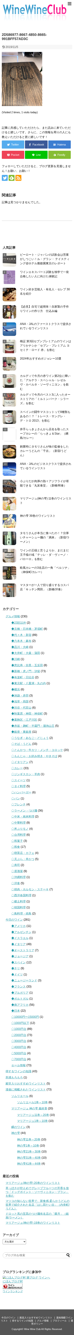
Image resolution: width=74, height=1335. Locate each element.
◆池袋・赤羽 (20, 695)
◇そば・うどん (21, 743)
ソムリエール (20, 1096)
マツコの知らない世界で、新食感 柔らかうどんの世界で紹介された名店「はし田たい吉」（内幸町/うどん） (38, 1204)
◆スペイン (18, 962)
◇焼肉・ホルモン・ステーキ (30, 889)
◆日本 (15, 1010)
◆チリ (15, 968)
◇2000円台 (18, 1035)
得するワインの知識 (18, 1071)
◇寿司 (15, 865)
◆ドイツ (17, 974)
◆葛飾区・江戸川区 (24, 719)
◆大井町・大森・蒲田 (25, 653)
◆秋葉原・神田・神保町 (27, 713)
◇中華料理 (18, 822)
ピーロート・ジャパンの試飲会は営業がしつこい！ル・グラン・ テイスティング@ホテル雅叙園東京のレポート (45, 259)
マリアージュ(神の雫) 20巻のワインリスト (33, 1182)
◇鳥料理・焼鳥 (21, 913)
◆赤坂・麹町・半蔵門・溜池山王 (32, 725)
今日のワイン (14, 919)
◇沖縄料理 (18, 877)
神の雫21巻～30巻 (29, 1151)
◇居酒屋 (17, 871)
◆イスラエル (20, 938)
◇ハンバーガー (21, 792)
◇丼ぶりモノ (20, 828)
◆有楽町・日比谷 (22, 677)
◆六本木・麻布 (21, 640)
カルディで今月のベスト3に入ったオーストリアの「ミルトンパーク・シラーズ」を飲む (45, 399)
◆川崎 (15, 659)
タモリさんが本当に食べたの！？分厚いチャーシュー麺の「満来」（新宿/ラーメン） (45, 537)
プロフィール (60, 1320)
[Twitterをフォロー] (5, 178)
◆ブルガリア (20, 992)
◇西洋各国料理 (21, 895)
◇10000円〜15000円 (25, 1016)
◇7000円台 (18, 1059)
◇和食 (15, 846)
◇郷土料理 (18, 901)
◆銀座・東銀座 (21, 731)
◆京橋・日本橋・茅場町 (27, 628)
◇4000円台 (18, 1047)
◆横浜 (15, 689)
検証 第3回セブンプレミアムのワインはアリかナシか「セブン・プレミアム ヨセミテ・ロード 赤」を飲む (45, 345)
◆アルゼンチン (21, 932)
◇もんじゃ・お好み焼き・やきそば (34, 756)
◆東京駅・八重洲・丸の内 (28, 683)
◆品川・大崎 (20, 647)
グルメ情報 (13, 616)
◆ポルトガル (20, 998)
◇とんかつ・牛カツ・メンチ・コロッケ (37, 750)
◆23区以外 (18, 622)
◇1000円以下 (20, 1023)
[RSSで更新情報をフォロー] (18, 178)
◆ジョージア (20, 956)
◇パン (15, 798)
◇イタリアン (20, 762)
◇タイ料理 (18, 786)
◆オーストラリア (22, 950)
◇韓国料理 (18, 907)
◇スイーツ (18, 780)
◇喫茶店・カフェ (22, 852)
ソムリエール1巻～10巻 (32, 1102)
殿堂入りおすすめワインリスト (26, 1083)
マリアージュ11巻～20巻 (33, 1114)
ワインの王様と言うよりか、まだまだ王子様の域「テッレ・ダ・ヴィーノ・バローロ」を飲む (44, 555)
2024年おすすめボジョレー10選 (40, 358)
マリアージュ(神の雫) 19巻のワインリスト (33, 1222)
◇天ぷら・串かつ (22, 859)
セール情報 (18, 1065)
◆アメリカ (18, 926)
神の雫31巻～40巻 (29, 1157)
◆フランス (18, 986)
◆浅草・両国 (20, 701)
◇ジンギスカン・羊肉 (25, 774)
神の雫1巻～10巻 (28, 1145)
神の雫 (15, 1132)
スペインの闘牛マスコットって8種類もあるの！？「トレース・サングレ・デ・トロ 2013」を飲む (45, 416)
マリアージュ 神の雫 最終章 (29, 1108)
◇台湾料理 (18, 834)
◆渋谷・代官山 (21, 707)
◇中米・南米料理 (22, 816)
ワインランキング (13, 1291)
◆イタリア (18, 944)
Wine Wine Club (32, 1329)
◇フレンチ (18, 804)
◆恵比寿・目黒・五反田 (27, 665)
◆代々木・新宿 (21, 634)
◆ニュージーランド (24, 980)
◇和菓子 (17, 840)
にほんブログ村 (13, 1281)
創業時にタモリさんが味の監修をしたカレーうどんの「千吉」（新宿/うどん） (44, 451)
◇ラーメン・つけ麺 (24, 810)
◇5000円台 (18, 1053)
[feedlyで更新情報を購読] (12, 178)
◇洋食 (15, 883)
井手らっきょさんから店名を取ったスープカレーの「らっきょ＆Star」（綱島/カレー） (44, 433)
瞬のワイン (18, 1127)
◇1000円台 (18, 1028)
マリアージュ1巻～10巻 (32, 1120)
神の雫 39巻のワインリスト (38, 515)
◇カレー (17, 768)
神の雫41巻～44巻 (29, 1163)
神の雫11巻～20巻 (28, 1139)
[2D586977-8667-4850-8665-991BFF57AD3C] (59, 144)
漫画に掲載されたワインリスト (26, 1089)
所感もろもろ (14, 1077)
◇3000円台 (18, 1041)
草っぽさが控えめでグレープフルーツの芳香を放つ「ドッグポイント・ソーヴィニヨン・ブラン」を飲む (37, 1192)
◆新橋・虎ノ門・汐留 (25, 671)
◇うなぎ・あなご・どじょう (30, 737)
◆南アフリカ (20, 1004)
